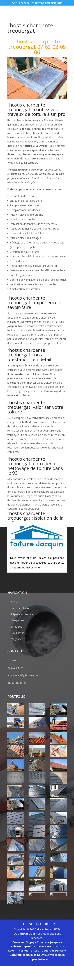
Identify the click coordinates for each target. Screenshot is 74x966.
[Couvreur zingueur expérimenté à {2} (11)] (37, 885)
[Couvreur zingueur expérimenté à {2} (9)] (58, 872)
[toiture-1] (58, 818)
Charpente (17, 620)
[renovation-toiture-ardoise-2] (15, 818)
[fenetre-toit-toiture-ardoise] (37, 804)
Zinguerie (16, 626)
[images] (58, 804)
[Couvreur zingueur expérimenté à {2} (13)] (15, 898)
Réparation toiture (22, 614)
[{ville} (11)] (15, 764)
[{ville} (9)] (37, 751)
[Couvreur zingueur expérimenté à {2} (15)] (58, 898)
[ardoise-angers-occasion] (37, 778)
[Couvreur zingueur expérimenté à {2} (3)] (58, 845)
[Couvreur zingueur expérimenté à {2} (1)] (15, 845)
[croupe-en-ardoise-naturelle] (37, 791)
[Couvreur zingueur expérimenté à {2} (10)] (15, 885)
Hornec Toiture (28, 950)
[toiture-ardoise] (15, 831)
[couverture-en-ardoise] (15, 791)
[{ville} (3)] (37, 722)
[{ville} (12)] (37, 764)
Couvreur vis (45, 955)
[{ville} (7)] (58, 738)
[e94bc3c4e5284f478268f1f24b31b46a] (58, 791)
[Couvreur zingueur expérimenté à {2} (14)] (37, 896)
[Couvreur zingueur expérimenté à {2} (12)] (58, 885)
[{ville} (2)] (58, 709)
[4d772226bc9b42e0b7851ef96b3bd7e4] (15, 778)
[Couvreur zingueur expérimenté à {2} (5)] (37, 859)
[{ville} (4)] (58, 724)
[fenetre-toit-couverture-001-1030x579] (15, 804)
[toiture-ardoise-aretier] (37, 831)
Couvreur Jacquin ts (23, 955)
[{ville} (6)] (37, 738)
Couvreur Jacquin (48, 942)
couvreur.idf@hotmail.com (24, 675)
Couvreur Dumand (54, 950)
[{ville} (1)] (15, 709)
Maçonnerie (18, 639)
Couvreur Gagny (23, 942)
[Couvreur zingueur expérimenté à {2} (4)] (15, 859)
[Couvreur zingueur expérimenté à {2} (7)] (15, 872)
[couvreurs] (15, 738)
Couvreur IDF (43, 946)
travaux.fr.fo (15, 668)
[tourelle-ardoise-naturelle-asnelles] (58, 831)
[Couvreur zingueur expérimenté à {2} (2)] (37, 845)
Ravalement (18, 632)
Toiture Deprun (21, 946)
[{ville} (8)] (15, 751)
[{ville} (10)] (58, 751)
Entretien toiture (21, 608)
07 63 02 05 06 (17, 683)
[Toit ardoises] (37, 818)
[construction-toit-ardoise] (58, 778)
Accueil (15, 602)
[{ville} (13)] (58, 764)
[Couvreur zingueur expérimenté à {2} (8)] (37, 871)
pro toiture (40, 959)
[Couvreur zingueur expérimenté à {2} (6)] (58, 857)
